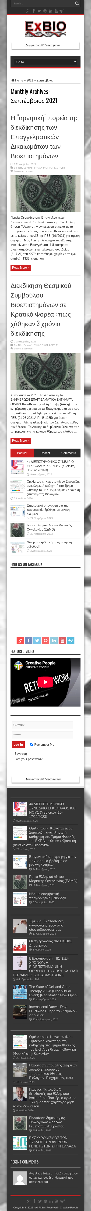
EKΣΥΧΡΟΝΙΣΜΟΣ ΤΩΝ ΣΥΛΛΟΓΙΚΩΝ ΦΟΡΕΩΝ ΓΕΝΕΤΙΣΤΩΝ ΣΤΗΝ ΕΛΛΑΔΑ (52, 1142)
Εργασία (28, 167)
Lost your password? (28, 759)
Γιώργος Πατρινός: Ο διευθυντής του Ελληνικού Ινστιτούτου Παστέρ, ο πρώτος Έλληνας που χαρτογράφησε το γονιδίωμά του (44, 1097)
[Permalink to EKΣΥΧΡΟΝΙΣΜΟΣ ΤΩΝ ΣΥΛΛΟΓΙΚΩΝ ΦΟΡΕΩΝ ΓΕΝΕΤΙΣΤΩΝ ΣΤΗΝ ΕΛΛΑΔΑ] (20, 1148)
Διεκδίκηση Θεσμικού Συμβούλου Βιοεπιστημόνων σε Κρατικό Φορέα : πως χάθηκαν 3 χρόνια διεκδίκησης (40, 309)
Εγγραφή (20, 753)
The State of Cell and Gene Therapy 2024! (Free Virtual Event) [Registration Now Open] (53, 991)
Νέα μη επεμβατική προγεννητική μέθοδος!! (47, 896)
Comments (68, 453)
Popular (22, 453)
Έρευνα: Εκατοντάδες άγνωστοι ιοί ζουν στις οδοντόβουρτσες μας (46, 925)
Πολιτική (28, 345)
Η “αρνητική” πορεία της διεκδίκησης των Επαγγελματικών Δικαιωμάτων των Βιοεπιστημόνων (44, 136)
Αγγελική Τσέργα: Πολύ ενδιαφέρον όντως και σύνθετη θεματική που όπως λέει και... (53, 1178)
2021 (30, 80)
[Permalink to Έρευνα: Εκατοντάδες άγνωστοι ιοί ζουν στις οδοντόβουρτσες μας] (20, 932)
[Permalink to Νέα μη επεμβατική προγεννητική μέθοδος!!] (17, 553)
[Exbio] (45, 33)
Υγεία (62, 167)
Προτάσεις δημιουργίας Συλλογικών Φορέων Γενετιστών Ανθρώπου (47, 1122)
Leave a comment (23, 171)
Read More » (20, 267)
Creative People (69, 1207)
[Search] (77, 3)
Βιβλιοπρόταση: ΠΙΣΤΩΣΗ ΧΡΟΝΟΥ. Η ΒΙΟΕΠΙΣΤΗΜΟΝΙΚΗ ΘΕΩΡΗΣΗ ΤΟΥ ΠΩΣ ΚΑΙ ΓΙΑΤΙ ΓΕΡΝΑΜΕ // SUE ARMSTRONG (45, 966)
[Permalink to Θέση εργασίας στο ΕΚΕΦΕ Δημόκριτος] (20, 952)
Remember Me (43, 744)
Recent (45, 453)
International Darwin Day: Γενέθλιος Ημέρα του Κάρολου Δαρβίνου (53, 1011)
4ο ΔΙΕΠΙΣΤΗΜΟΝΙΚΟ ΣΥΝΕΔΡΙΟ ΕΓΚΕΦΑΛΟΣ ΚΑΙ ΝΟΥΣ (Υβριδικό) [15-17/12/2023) (51, 466)
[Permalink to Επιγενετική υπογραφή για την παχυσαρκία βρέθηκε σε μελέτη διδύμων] (17, 516)
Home (19, 80)
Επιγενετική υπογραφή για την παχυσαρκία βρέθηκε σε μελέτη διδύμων (48, 510)
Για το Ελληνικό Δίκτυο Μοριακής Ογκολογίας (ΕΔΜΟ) (53, 879)
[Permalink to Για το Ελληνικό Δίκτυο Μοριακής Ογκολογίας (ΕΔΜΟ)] (17, 536)
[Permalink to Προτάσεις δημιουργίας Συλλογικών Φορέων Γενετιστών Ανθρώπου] (20, 1128)
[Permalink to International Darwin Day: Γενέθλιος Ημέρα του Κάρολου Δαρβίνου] (20, 1017)
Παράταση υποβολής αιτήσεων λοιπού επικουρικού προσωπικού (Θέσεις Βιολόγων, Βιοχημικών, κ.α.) (53, 1071)
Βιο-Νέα (18, 167)
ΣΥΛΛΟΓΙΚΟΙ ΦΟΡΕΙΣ (46, 167)
